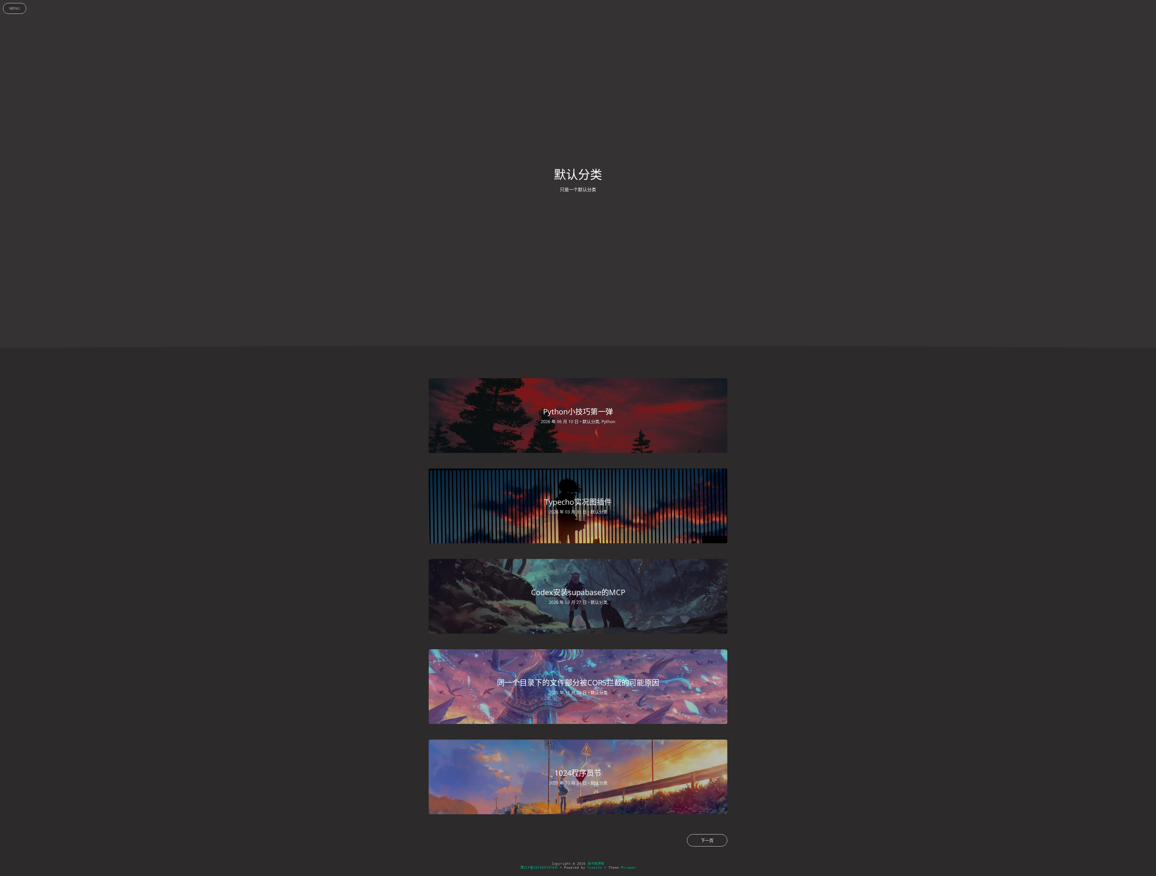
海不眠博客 (596, 864)
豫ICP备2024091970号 (539, 868)
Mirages (628, 868)
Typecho (594, 868)
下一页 (707, 840)
